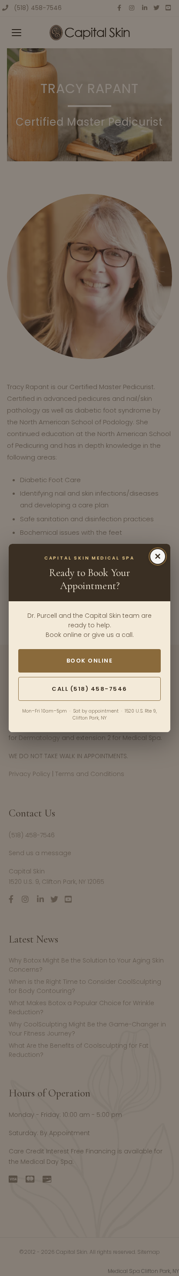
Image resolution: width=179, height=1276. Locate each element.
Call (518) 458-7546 (89, 689)
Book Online (89, 660)
